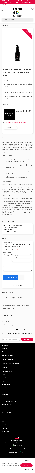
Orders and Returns (6, 404)
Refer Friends (5, 25)
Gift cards (4, 377)
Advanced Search (6, 384)
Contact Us (4, 348)
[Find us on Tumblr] (21, 448)
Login (3, 418)
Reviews (4, 239)
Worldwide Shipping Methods (9, 401)
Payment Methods (6, 397)
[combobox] (17, 19)
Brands (3, 374)
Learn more (14, 467)
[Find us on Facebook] (10, 448)
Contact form (5, 367)
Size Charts (4, 391)
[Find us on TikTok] (24, 448)
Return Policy (5, 394)
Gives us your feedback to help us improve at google (17, 442)
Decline (26, 469)
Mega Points (4, 381)
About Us (4, 351)
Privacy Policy (5, 428)
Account (4, 414)
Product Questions (8, 293)
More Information (8, 221)
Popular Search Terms (7, 387)
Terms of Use (5, 424)
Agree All (26, 465)
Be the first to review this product (12, 66)
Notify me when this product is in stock (15, 122)
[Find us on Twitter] (14, 448)
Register (4, 421)
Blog (3, 407)
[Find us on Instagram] (17, 448)
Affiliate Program (6, 431)
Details (4, 138)
